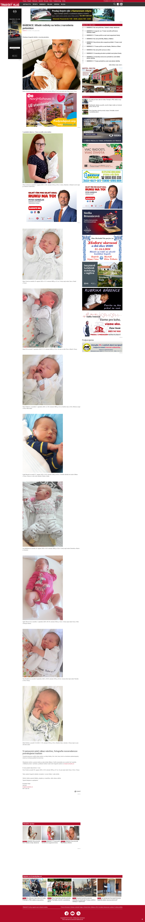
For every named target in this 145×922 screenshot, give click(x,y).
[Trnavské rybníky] (72, 15)
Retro (50, 1)
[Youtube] (121, 4)
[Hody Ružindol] (102, 248)
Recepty (46, 1)
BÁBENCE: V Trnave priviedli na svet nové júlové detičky (103, 61)
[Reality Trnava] (102, 323)
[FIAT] (102, 156)
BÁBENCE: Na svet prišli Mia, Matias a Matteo (69, 842)
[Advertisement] (37, 807)
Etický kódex (87, 907)
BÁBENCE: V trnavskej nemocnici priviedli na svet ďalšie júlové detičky (103, 57)
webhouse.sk (79, 919)
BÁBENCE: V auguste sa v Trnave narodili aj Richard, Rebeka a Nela (102, 31)
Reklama (93, 907)
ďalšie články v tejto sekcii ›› (115, 65)
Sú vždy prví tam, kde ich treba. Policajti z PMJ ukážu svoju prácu (105, 100)
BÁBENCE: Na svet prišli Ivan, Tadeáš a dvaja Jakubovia (31, 842)
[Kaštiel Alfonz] (102, 80)
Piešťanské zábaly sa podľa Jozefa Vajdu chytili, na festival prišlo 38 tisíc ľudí (105, 105)
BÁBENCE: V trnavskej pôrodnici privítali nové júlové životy (104, 53)
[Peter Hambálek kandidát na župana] (51, 205)
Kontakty (101, 907)
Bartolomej (120, 1)
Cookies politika (118, 907)
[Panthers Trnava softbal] (102, 347)
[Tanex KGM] (102, 130)
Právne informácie (65, 907)
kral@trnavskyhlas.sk (69, 763)
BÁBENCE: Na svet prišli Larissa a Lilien (98, 50)
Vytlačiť (78, 791)
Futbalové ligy (57, 1)
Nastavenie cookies (109, 907)
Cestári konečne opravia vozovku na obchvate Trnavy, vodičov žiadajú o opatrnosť (84, 899)
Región (29, 1)
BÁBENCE (42, 4)
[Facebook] (118, 4)
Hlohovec (35, 1)
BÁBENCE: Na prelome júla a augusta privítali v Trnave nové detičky (104, 42)
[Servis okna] (102, 176)
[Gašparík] (102, 222)
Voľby (63, 1)
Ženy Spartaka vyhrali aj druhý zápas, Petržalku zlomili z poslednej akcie (104, 111)
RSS (97, 907)
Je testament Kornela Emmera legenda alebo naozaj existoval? (109, 899)
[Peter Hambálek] (102, 196)
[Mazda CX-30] (15, 34)
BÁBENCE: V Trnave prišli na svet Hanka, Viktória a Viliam (104, 46)
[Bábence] (102, 299)
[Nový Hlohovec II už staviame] (51, 110)
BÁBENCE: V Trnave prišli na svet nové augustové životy (51, 842)
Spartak (41, 1)
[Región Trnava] (102, 274)
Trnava (24, 1)
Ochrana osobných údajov (76, 907)
